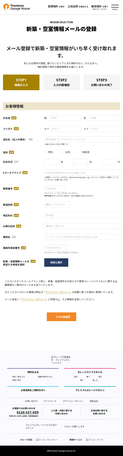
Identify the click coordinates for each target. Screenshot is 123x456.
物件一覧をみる (18, 376)
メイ (86, 128)
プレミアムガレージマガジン (90, 390)
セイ (46, 128)
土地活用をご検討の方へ (33, 390)
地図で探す (16, 380)
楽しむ (95, 380)
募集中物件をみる (45, 376)
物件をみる (33, 372)
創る (100, 376)
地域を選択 (56, 262)
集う (88, 376)
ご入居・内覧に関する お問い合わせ (61, 412)
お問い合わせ (31, 401)
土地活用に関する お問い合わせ (99, 412)
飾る (76, 376)
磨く (82, 380)
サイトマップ (50, 401)
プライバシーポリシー (57, 292)
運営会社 (94, 401)
